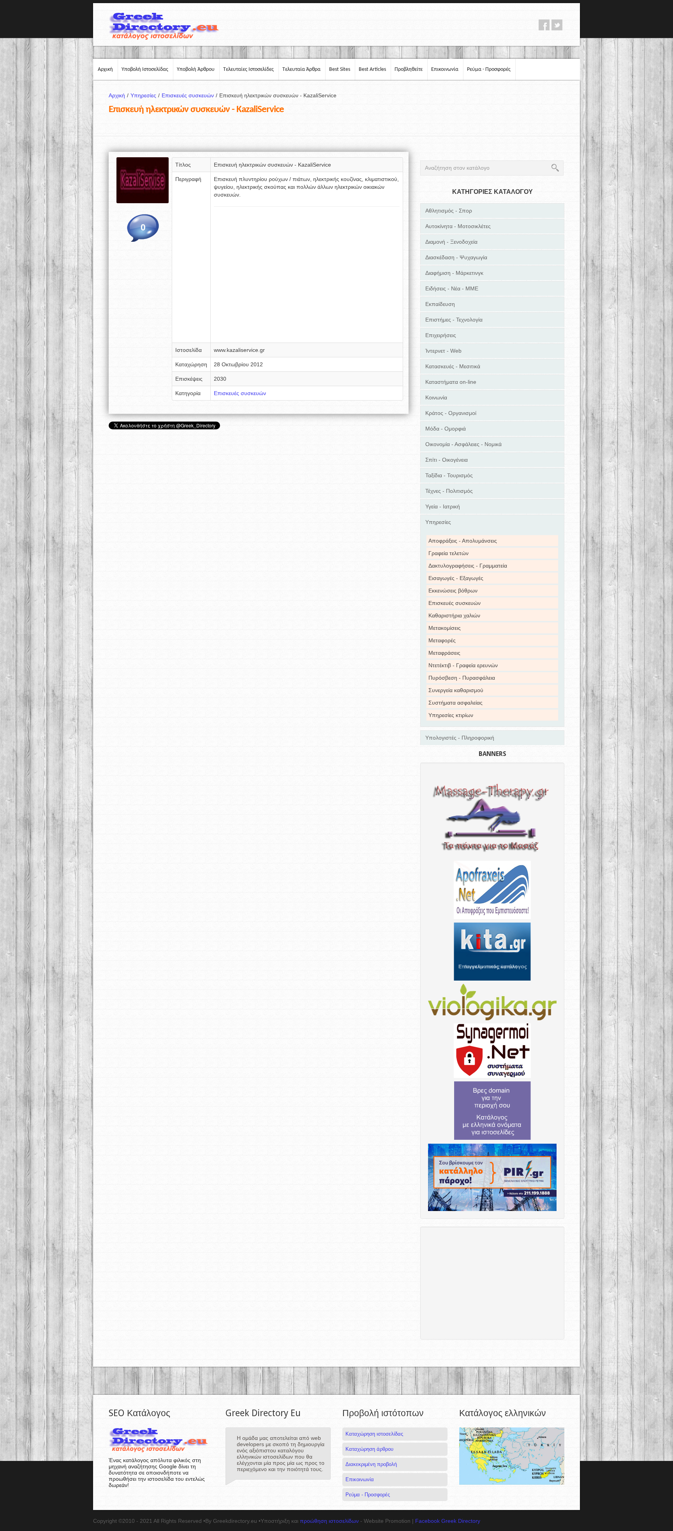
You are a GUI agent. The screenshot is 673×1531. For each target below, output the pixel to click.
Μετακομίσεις (444, 628)
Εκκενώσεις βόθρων (452, 590)
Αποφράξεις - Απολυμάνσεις (462, 541)
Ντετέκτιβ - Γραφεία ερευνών (463, 665)
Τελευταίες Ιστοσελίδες (248, 69)
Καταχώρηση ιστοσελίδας (374, 1434)
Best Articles (372, 69)
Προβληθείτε (409, 69)
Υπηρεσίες (145, 95)
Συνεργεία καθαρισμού (455, 690)
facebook (544, 24)
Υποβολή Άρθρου (196, 69)
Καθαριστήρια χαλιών (454, 615)
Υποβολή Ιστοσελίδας (145, 69)
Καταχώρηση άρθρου (369, 1449)
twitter (556, 24)
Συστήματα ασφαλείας (455, 703)
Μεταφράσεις (444, 653)
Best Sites (339, 69)
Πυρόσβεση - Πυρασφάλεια (461, 678)
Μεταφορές (442, 640)
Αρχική (105, 69)
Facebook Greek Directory (447, 1521)
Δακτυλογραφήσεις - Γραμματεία (467, 565)
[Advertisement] (307, 277)
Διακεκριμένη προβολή (371, 1464)
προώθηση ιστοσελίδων (329, 1521)
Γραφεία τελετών (448, 553)
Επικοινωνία (444, 69)
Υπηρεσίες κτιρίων (450, 715)
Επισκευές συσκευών (189, 95)
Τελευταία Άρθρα (301, 69)
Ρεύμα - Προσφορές (489, 69)
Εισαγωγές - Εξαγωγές (455, 578)
